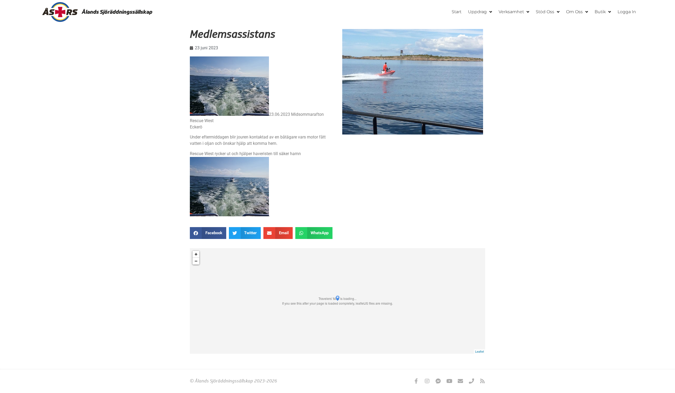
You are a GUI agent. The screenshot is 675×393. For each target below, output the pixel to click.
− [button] (196, 261)
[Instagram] (427, 381)
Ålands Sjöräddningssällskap (117, 11)
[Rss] (482, 381)
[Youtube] (449, 381)
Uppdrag (477, 11)
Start (456, 11)
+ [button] (196, 254)
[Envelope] (460, 381)
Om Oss (574, 11)
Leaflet (479, 351)
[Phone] (471, 381)
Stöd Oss (545, 11)
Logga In (627, 11)
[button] (208, 233)
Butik (600, 11)
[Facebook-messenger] (438, 381)
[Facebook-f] (416, 381)
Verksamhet (511, 11)
